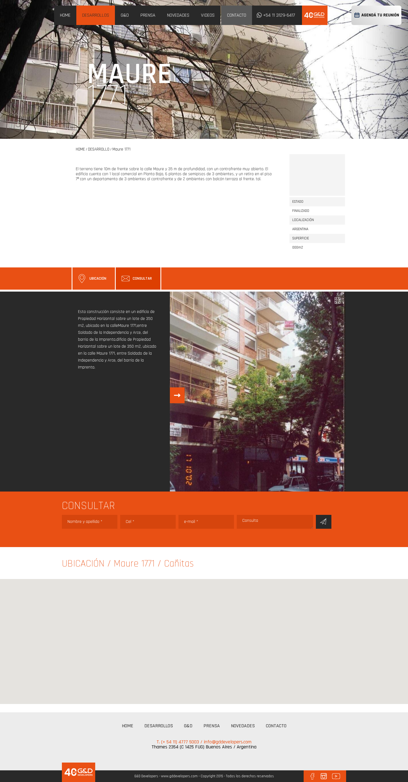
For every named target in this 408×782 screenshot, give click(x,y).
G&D (125, 15)
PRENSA (147, 15)
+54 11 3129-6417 (279, 15)
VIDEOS (208, 15)
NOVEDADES (178, 15)
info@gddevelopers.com (227, 742)
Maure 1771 (121, 149)
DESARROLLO (98, 149)
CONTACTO (236, 15)
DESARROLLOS (95, 15)
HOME (65, 15)
